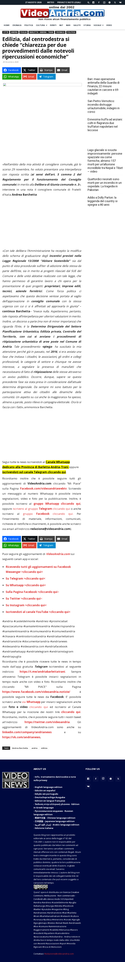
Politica (28, 25)
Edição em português (46, 793)
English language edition (48, 787)
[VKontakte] (120, 2)
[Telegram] (109, 2)
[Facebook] (98, 2)
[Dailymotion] (93, 2)
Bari (68, 25)
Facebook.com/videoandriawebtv (43, 488)
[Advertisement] (41, 224)
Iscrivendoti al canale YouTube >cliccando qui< (38, 612)
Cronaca (16, 25)
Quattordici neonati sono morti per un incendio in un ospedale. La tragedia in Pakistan (105, 184)
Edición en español (45, 790)
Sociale (97, 25)
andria (34, 748)
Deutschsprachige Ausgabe (50, 797)
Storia (87, 25)
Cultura (40, 25)
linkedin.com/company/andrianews (27, 732)
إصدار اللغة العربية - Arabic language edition (57, 824)
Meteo (50, 2)
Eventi (53, 25)
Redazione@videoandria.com (59, 953)
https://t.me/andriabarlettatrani (42, 671)
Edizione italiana (44, 828)
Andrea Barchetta (20, 748)
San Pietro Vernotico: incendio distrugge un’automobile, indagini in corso (104, 106)
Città (5, 32)
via (31, 702)
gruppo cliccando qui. (48, 514)
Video (109, 25)
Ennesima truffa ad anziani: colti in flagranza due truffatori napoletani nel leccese (105, 125)
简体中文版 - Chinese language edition (55, 817)
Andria (14, 32)
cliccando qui (38, 707)
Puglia (23, 32)
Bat (61, 25)
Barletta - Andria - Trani (41, 32)
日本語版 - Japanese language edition (55, 821)
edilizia (44, 748)
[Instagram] (104, 2)
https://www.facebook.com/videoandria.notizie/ (36, 692)
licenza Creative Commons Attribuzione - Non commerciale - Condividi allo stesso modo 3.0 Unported (56, 895)
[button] (88, 2)
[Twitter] (114, 2)
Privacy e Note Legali (69, 2)
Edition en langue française (50, 800)
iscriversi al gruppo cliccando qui (41, 509)
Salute (77, 25)
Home (6, 25)
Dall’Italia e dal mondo (103, 143)
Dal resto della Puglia (103, 72)
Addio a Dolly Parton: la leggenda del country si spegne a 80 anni (103, 201)
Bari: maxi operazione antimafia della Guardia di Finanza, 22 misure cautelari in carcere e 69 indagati (103, 86)
